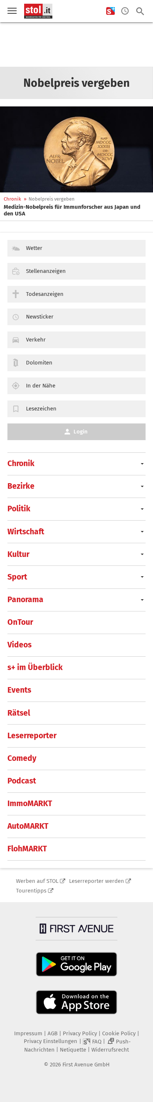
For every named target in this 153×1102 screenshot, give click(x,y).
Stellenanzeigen (46, 271)
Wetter (34, 248)
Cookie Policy (119, 1033)
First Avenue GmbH (86, 1064)
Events (19, 690)
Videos (19, 645)
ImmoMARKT (29, 803)
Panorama (25, 599)
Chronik (12, 199)
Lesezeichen (41, 408)
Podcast (21, 781)
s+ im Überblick (35, 667)
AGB (53, 1033)
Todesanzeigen (45, 294)
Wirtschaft (25, 532)
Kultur (18, 554)
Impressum (28, 1033)
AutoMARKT (27, 826)
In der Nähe (40, 385)
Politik (18, 509)
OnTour (20, 622)
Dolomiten (39, 362)
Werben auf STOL (37, 881)
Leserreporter (31, 735)
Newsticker (39, 316)
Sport (17, 577)
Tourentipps (31, 890)
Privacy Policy (80, 1033)
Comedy (21, 758)
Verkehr (36, 339)
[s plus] (110, 11)
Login (81, 431)
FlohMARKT (27, 849)
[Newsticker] (125, 11)
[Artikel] (76, 149)
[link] (76, 210)
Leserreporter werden (96, 881)
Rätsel (18, 713)
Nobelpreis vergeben (52, 199)
